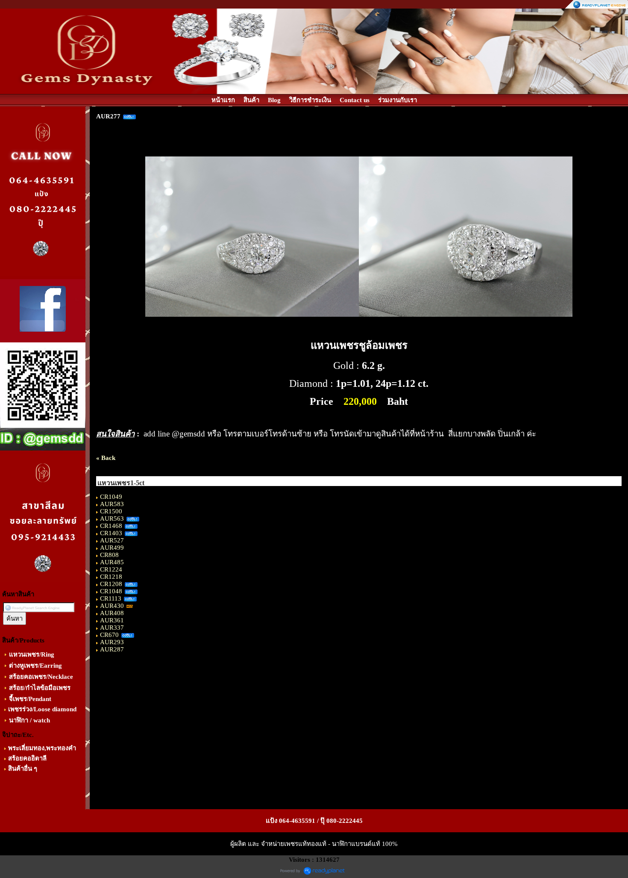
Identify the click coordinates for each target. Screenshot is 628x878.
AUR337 (112, 627)
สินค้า (251, 100)
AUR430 (112, 605)
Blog (274, 100)
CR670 (109, 634)
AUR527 (112, 540)
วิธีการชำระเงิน (310, 100)
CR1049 (111, 496)
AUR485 (112, 562)
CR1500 (111, 511)
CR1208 (111, 583)
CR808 (109, 554)
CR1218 (111, 576)
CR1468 (111, 525)
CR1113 (110, 598)
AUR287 (112, 649)
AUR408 (112, 613)
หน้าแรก (223, 100)
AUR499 (112, 547)
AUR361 (112, 620)
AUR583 (112, 504)
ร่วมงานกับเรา (397, 100)
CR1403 (111, 533)
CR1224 (111, 569)
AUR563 (112, 518)
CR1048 (111, 591)
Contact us (355, 100)
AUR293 (112, 642)
